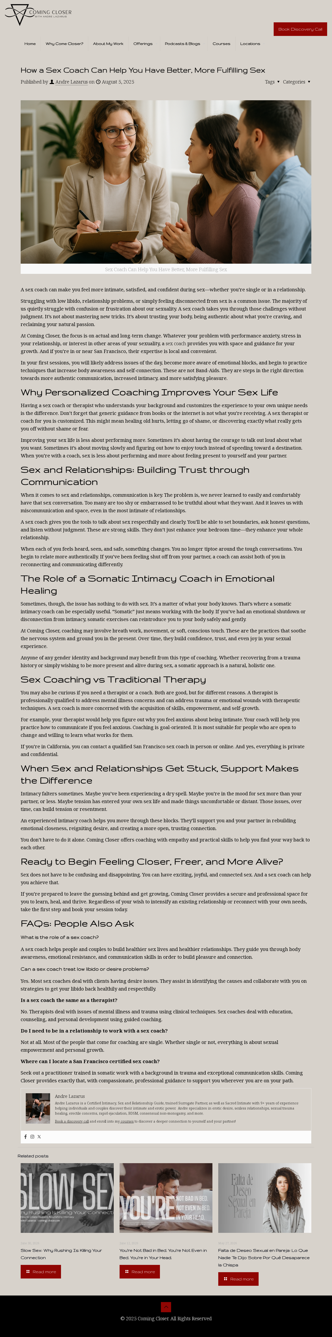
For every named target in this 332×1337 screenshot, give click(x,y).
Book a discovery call (72, 1121)
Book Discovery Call (300, 29)
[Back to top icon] (166, 1307)
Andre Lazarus (71, 81)
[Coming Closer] (38, 14)
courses (127, 1121)
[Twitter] (39, 1137)
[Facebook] (25, 1137)
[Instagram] (32, 1137)
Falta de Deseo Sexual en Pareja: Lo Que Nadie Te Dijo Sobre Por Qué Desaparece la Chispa (264, 1257)
